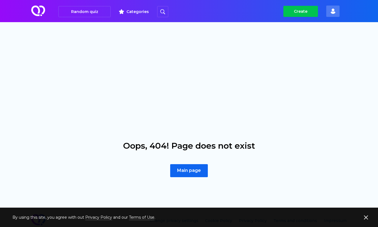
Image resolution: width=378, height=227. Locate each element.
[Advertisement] (189, 63)
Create (300, 11)
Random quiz (84, 11)
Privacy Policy (98, 217)
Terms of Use (141, 217)
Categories (137, 11)
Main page (189, 170)
